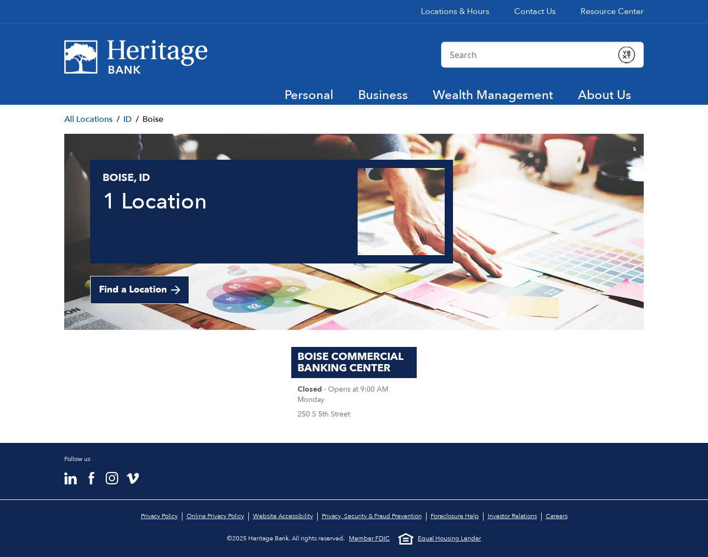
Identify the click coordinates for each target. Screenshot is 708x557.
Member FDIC (369, 538)
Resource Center (612, 11)
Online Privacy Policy (215, 516)
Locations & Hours (455, 11)
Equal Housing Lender (449, 538)
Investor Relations (512, 516)
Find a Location (133, 289)
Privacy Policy (159, 516)
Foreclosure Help (455, 516)
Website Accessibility (283, 516)
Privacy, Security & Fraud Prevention (372, 516)
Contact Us (535, 11)
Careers (557, 516)
